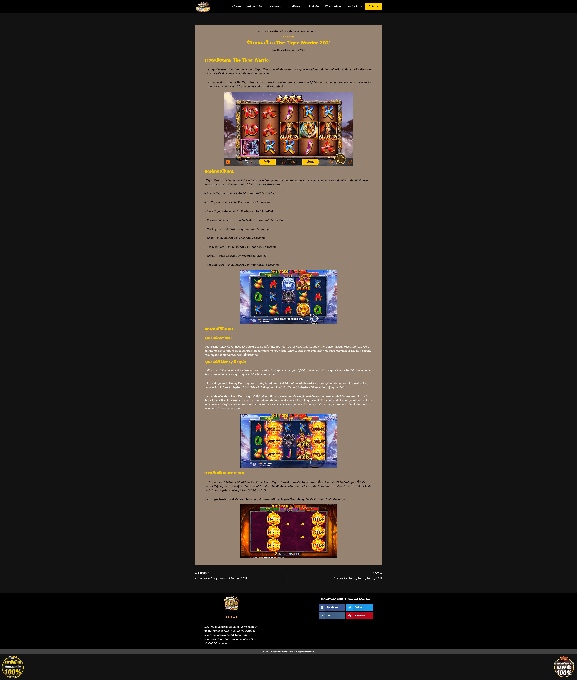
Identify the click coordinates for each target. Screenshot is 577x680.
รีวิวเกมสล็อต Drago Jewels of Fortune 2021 (221, 576)
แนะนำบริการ (354, 6)
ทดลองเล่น (275, 6)
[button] (332, 607)
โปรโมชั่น (314, 6)
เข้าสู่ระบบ (373, 6)
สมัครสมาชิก (254, 6)
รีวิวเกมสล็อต (333, 6)
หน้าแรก (236, 6)
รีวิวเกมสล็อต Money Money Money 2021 (358, 576)
